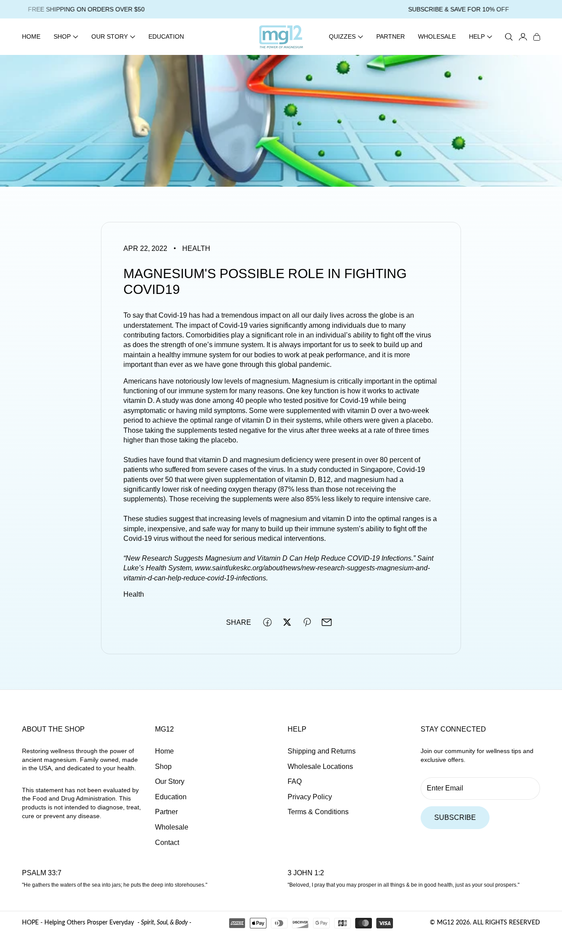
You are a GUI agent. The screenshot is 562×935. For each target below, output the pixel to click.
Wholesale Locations (320, 766)
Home (31, 36)
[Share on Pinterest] (307, 622)
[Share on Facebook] (267, 622)
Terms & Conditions (318, 811)
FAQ (295, 781)
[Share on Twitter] (287, 622)
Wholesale (437, 36)
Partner (390, 36)
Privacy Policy (310, 797)
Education (166, 36)
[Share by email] (326, 622)
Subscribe (455, 817)
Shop (163, 766)
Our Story (169, 781)
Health (196, 248)
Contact (167, 842)
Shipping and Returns (322, 751)
